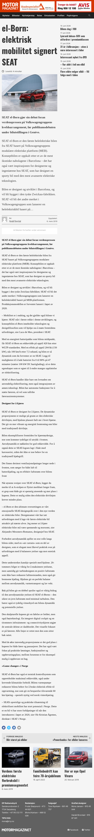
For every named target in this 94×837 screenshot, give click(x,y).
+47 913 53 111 (16, 812)
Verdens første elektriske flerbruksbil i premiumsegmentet (15, 778)
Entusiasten (49, 15)
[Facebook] (4, 727)
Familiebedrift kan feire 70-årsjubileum (47, 773)
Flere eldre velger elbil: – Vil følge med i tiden (74, 73)
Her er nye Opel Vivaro (75, 773)
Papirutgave (72, 15)
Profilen (60, 15)
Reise (39, 15)
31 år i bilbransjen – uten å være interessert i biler (74, 48)
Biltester (16, 15)
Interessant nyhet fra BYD (73, 57)
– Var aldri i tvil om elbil (72, 64)
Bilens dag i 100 (68, 29)
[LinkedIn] (14, 727)
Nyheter (6, 15)
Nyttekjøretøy (28, 15)
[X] (9, 727)
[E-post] (19, 727)
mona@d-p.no (8, 821)
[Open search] (89, 15)
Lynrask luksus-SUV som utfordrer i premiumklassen (74, 37)
